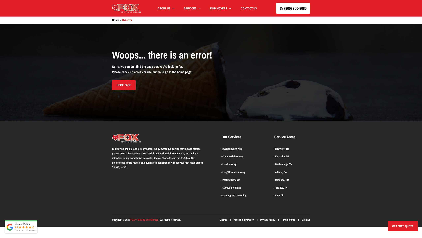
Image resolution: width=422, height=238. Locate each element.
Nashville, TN (282, 148)
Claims (224, 219)
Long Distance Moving (233, 172)
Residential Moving (232, 148)
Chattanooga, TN (283, 164)
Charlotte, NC (282, 180)
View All (279, 195)
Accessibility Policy (244, 219)
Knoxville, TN (282, 156)
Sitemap (305, 219)
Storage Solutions (231, 187)
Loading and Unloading (234, 195)
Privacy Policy (268, 219)
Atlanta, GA (281, 172)
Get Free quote (403, 226)
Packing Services (231, 180)
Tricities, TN (281, 187)
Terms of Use (289, 219)
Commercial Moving (232, 156)
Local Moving (229, 164)
